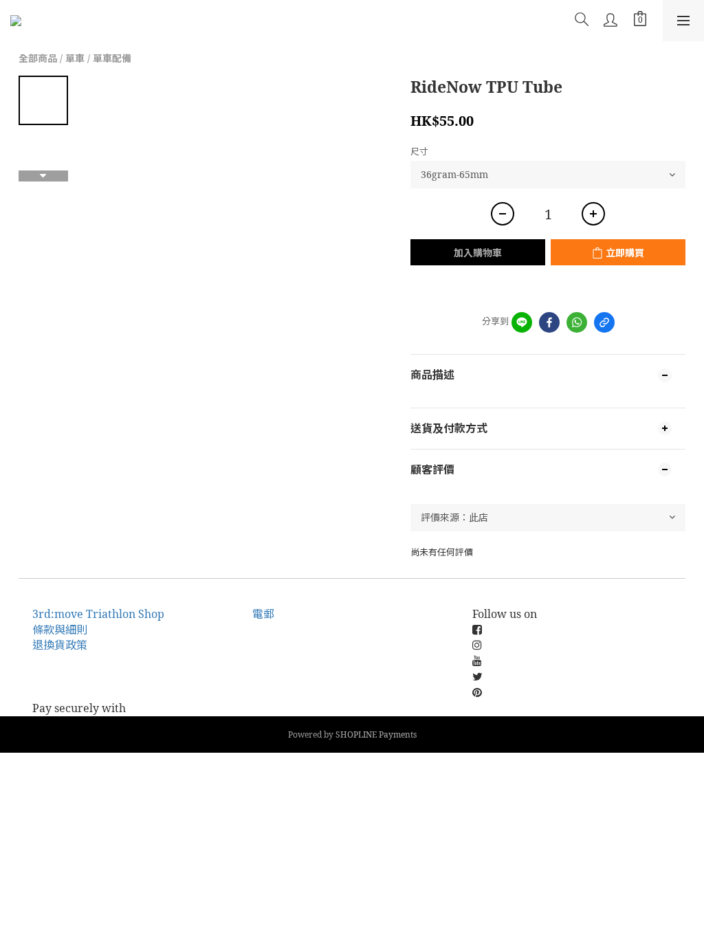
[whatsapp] (576, 322)
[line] (522, 322)
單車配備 (112, 58)
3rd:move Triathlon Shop (98, 613)
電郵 (263, 613)
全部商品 (38, 58)
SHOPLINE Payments (376, 734)
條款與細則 (59, 629)
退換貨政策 (59, 644)
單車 (75, 58)
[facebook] (549, 322)
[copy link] (604, 322)
